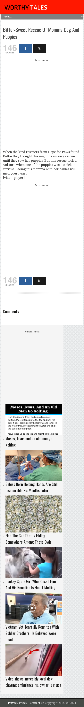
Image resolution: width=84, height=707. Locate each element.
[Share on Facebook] (25, 48)
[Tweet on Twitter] (39, 48)
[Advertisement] (42, 104)
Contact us (37, 702)
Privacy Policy (17, 702)
